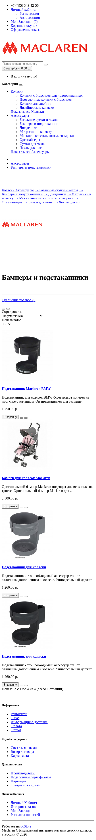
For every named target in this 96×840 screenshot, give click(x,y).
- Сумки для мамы (38, 202)
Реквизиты (19, 714)
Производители (23, 773)
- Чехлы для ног (67, 202)
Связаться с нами (24, 748)
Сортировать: (12, 311)
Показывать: (11, 320)
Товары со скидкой (25, 785)
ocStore (26, 826)
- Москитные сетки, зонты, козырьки (44, 198)
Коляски (17, 91)
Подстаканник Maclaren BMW (26, 389)
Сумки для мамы (32, 144)
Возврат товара (22, 752)
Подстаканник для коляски (24, 567)
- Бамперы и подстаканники (42, 192)
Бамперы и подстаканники (40, 123)
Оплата (16, 726)
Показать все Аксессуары (30, 152)
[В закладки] (21, 418)
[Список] (3, 308)
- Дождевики (55, 194)
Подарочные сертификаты (31, 777)
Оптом (16, 730)
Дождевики (28, 128)
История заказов (23, 807)
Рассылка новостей (25, 815)
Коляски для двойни (35, 103)
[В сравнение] (26, 418)
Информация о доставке (29, 722)
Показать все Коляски (27, 111)
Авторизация (30, 17)
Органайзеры (30, 140)
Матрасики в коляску (36, 132)
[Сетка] (8, 308)
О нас (15, 718)
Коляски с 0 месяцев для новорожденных (51, 95)
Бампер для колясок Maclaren (26, 478)
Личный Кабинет (24, 802)
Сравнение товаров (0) (19, 300)
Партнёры (18, 781)
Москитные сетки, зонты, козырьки (47, 136)
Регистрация (29, 13)
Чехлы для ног (31, 148)
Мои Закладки (22, 811)
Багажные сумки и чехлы (39, 119)
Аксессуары (20, 115)
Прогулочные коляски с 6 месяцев (46, 99)
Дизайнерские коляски (37, 107)
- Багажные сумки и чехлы (56, 190)
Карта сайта (20, 756)
